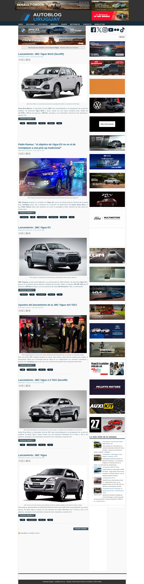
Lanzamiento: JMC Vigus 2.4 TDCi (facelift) (42, 380)
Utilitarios (51, 123)
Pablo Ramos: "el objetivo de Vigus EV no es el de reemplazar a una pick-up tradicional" (47, 146)
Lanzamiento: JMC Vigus (32, 455)
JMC (23, 123)
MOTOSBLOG (75, 24)
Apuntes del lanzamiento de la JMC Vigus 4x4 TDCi (47, 304)
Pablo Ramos (53, 217)
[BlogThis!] (22, 60)
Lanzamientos (32, 123)
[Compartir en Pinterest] (29, 60)
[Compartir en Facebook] (27, 60)
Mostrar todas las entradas (69, 47)
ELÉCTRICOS (42, 24)
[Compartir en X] (25, 60)
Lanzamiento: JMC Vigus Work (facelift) (41, 54)
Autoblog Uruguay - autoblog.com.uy (54, 581)
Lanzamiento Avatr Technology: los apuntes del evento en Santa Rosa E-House (113, 490)
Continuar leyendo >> (27, 118)
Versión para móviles (78, 581)
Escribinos (89, 581)
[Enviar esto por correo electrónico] (20, 60)
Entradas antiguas (81, 528)
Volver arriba (97, 581)
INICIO (20, 24)
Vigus (59, 123)
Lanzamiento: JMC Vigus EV (34, 227)
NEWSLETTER (100, 24)
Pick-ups (42, 123)
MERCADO (54, 24)
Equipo (69, 581)
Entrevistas (24, 217)
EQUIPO (64, 24)
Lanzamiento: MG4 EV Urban (110, 467)
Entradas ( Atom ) (34, 533)
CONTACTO (87, 24)
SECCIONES (30, 24)
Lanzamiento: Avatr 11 (108, 478)
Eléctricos (24, 294)
